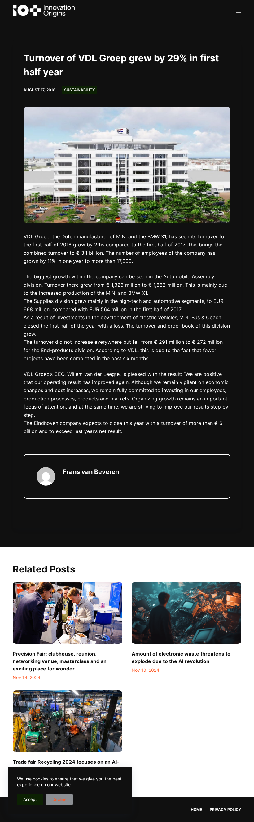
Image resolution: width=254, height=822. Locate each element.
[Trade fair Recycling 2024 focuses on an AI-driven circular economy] (67, 721)
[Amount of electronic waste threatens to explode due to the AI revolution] (186, 613)
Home (196, 809)
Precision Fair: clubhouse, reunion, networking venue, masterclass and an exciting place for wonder (60, 661)
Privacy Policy (225, 809)
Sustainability (79, 89)
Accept (30, 799)
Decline (59, 799)
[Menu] (238, 11)
